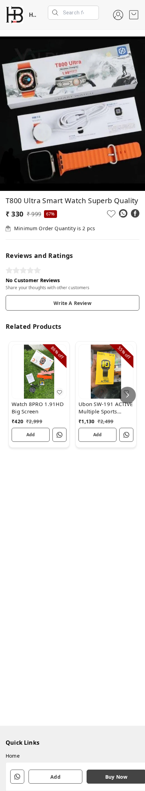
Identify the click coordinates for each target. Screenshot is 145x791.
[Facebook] (135, 213)
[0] (133, 14)
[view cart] (133, 14)
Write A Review (72, 303)
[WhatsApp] (123, 213)
